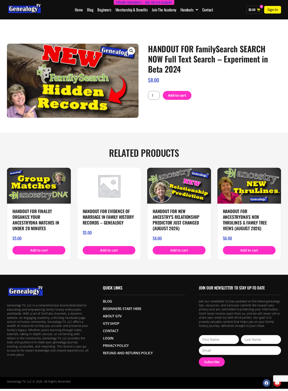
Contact (207, 9)
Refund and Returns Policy (128, 353)
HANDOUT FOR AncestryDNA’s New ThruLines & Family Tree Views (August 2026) (245, 219)
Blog (90, 9)
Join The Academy (164, 9)
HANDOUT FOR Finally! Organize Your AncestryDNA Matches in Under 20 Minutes (35, 219)
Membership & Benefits (132, 9)
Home (79, 9)
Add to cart (177, 95)
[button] (131, 51)
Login (108, 338)
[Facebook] (266, 383)
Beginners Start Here (122, 309)
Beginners (104, 9)
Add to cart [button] (39, 250)
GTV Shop (111, 323)
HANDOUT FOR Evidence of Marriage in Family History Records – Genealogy (108, 217)
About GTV (112, 316)
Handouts (186, 9)
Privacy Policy (116, 346)
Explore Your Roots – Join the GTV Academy (144, 2)
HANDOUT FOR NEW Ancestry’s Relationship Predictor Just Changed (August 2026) (176, 219)
